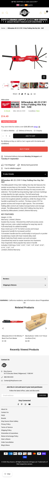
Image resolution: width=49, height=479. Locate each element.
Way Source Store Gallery (9, 421)
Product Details (8, 174)
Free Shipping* (10, 165)
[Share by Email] (35, 94)
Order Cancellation (7, 442)
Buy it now (24, 149)
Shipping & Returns (10, 285)
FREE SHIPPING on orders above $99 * (25, 2)
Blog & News (5, 445)
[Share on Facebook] (19, 94)
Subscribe (42, 395)
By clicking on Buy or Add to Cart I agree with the (23, 142)
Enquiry (39, 131)
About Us (4, 409)
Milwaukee (5, 100)
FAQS (3, 415)
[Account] (41, 12)
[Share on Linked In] (28, 94)
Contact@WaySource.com (13, 380)
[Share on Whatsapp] (31, 94)
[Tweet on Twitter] (22, 94)
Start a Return (5, 439)
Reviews (6, 279)
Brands (3, 418)
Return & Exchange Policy (9, 436)
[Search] (7, 12)
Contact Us (5, 412)
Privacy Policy (5, 424)
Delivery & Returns (25, 131)
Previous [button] (3, 57)
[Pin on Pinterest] (25, 94)
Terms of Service (7, 427)
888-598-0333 (8, 377)
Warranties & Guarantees (9, 433)
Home (3, 28)
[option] (24, 57)
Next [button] (46, 57)
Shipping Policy (6, 430)
